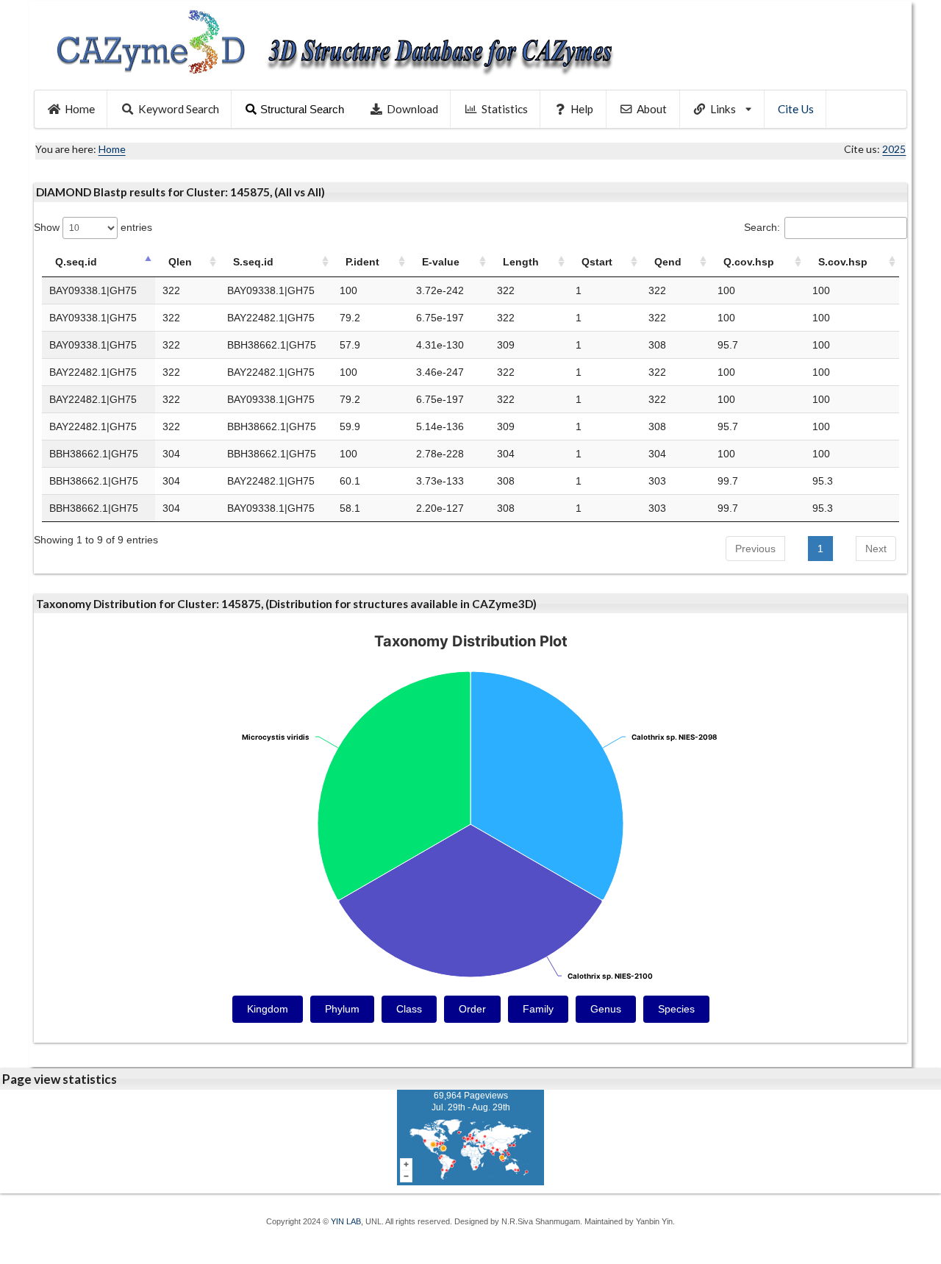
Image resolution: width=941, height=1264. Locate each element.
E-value (440, 262)
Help (581, 108)
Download (412, 108)
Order (472, 1009)
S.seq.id (253, 262)
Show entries (93, 227)
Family (538, 1009)
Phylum (342, 1009)
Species (676, 1009)
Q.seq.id (76, 262)
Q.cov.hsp (748, 262)
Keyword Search (178, 108)
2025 (894, 149)
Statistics (505, 108)
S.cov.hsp (842, 262)
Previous (755, 548)
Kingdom (267, 1009)
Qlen (180, 262)
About (652, 108)
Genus (605, 1009)
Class (409, 1009)
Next (876, 548)
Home (80, 108)
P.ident (362, 262)
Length (521, 262)
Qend (667, 262)
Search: (762, 227)
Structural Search (302, 109)
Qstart (597, 262)
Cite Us (796, 108)
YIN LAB (346, 1221)
